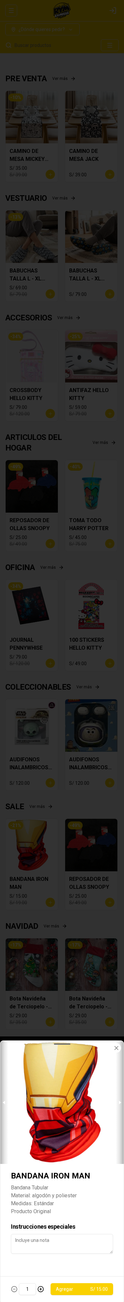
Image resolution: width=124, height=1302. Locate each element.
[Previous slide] (4, 1102)
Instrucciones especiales (43, 1226)
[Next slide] (120, 1102)
